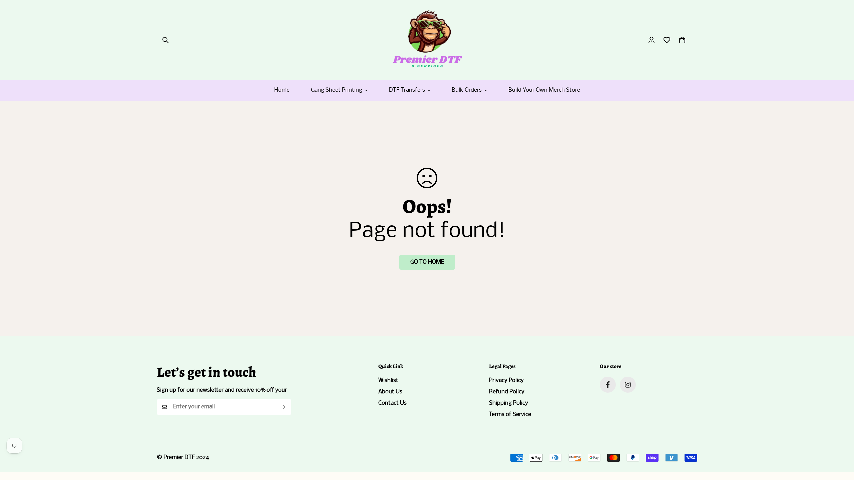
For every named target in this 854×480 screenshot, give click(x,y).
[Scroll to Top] (841, 443)
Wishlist (388, 380)
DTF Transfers (407, 90)
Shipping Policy (508, 403)
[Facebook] (608, 385)
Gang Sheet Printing (336, 90)
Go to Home (427, 262)
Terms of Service (510, 414)
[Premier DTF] (427, 40)
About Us (390, 392)
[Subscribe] (283, 407)
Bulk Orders (467, 90)
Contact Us (392, 403)
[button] (682, 40)
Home (282, 90)
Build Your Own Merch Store (544, 90)
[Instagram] (628, 385)
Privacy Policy (506, 380)
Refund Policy (506, 392)
